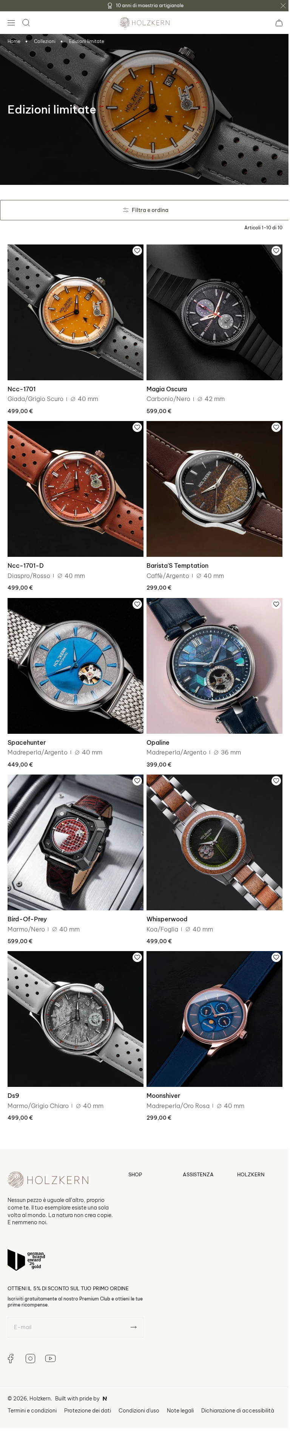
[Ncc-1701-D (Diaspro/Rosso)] (74, 485)
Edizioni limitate (86, 41)
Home (14, 41)
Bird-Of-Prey (27, 907)
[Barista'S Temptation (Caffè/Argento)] (210, 485)
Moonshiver (160, 1081)
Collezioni (45, 41)
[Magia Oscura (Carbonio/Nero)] (210, 311)
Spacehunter (27, 734)
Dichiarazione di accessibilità (237, 1396)
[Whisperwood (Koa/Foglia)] (210, 832)
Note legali (180, 1396)
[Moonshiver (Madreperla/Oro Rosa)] (210, 1006)
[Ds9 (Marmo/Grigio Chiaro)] (74, 1006)
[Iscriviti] (133, 1313)
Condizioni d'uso (139, 1396)
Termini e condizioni (32, 1396)
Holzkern (40, 1384)
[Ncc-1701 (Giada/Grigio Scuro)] (74, 311)
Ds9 (13, 1081)
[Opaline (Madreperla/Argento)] (210, 658)
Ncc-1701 (21, 386)
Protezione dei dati (87, 1396)
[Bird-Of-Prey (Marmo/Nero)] (74, 832)
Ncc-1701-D (26, 560)
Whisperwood (164, 907)
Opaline (155, 734)
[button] (11, 22)
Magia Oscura (164, 386)
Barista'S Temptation (175, 560)
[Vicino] (283, 5)
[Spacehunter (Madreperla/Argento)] (74, 658)
